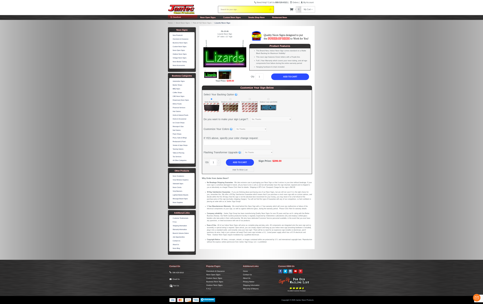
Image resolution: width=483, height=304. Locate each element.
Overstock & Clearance (180, 39)
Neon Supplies (178, 202)
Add (240, 162)
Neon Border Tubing (180, 62)
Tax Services (177, 157)
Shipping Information (180, 226)
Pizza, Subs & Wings (180, 138)
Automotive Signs (179, 81)
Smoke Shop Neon (256, 17)
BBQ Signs (176, 89)
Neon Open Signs (208, 17)
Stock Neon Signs (183, 23)
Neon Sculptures (178, 176)
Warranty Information (180, 229)
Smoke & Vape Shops (180, 145)
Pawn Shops (177, 134)
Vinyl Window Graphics (181, 180)
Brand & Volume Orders (181, 233)
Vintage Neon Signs (179, 58)
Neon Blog (176, 248)
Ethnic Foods (177, 104)
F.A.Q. (175, 222)
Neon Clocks (177, 187)
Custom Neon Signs (232, 17)
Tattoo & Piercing (178, 153)
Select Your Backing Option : (221, 94)
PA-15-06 (225, 31)
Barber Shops (177, 85)
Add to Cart (290, 77)
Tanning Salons (178, 149)
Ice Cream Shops (179, 123)
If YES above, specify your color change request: (231, 138)
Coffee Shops (177, 92)
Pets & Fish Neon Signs (202, 23)
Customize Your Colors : (218, 129)
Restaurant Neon (279, 17)
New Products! (178, 35)
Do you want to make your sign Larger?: (226, 119)
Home (170, 23)
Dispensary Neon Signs (181, 100)
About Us (176, 244)
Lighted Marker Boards (180, 195)
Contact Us (176, 241)
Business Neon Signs (180, 43)
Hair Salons (177, 111)
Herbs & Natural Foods (180, 115)
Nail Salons (177, 130)
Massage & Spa (178, 126)
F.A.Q (208, 289)
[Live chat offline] (476, 297)
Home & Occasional (179, 119)
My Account (308, 2)
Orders (295, 2)
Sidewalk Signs (178, 184)
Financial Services (179, 108)
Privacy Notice (248, 282)
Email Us (176, 279)
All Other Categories (180, 160)
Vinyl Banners (177, 191)
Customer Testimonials (180, 218)
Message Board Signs (180, 199)
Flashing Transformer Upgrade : (223, 152)
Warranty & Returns (251, 289)
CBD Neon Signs (178, 96)
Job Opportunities (179, 237)
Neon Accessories (179, 65)
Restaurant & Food (179, 141)
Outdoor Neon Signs (180, 54)
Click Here (237, 187)
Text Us (176, 286)
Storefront (176, 17)
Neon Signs (182, 30)
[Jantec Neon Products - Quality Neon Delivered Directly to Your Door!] (191, 9)
